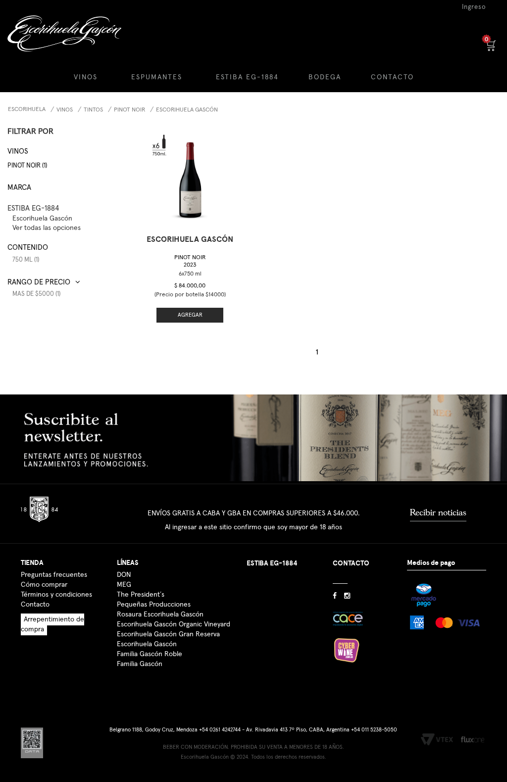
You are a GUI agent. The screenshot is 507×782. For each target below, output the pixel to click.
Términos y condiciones (56, 594)
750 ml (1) (25, 260)
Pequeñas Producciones (154, 604)
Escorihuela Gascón (147, 644)
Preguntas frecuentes (54, 574)
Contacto (35, 604)
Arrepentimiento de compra (52, 624)
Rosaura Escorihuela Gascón (160, 614)
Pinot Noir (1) (27, 166)
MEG (124, 584)
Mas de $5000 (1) (36, 294)
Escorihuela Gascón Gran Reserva (168, 634)
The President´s (140, 594)
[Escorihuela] (63, 40)
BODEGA (324, 77)
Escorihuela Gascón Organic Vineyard (173, 624)
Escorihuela (27, 109)
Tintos (93, 110)
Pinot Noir (129, 110)
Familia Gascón (139, 664)
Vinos (64, 110)
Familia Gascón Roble (149, 654)
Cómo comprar (44, 584)
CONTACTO (392, 77)
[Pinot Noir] (190, 174)
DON (124, 574)
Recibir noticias (438, 512)
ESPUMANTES (156, 77)
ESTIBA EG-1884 (247, 77)
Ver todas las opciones (46, 227)
